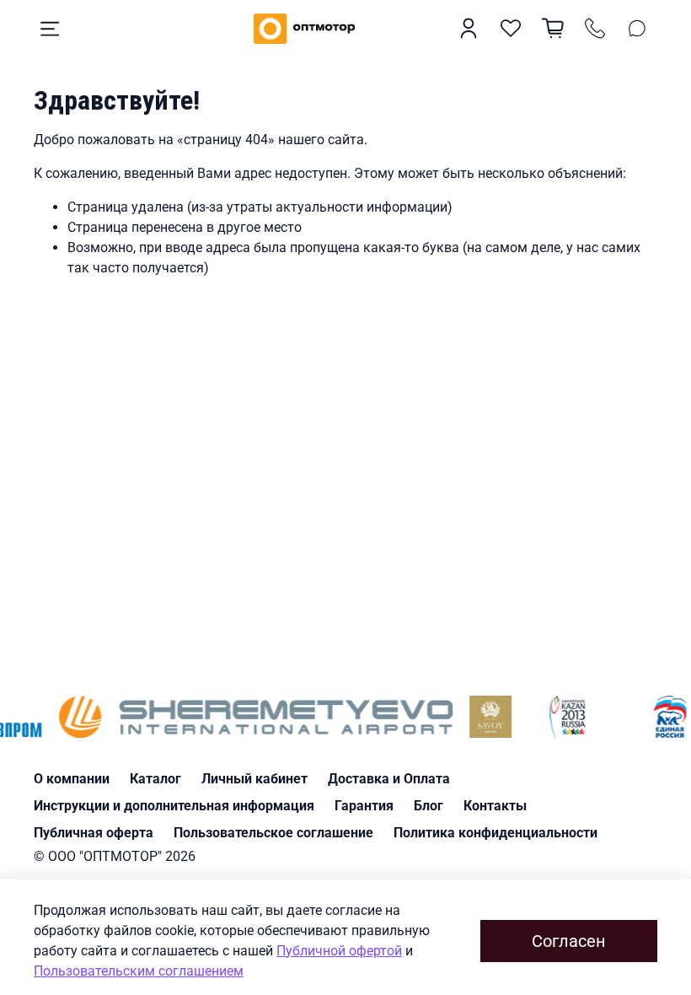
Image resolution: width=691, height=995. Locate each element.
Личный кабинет (254, 779)
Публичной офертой (339, 951)
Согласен (569, 941)
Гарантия (364, 806)
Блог (428, 806)
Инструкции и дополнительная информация (174, 806)
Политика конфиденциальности (495, 833)
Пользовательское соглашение (273, 833)
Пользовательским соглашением (139, 971)
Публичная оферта (93, 833)
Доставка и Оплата (389, 779)
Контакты (495, 806)
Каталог (155, 779)
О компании (72, 779)
